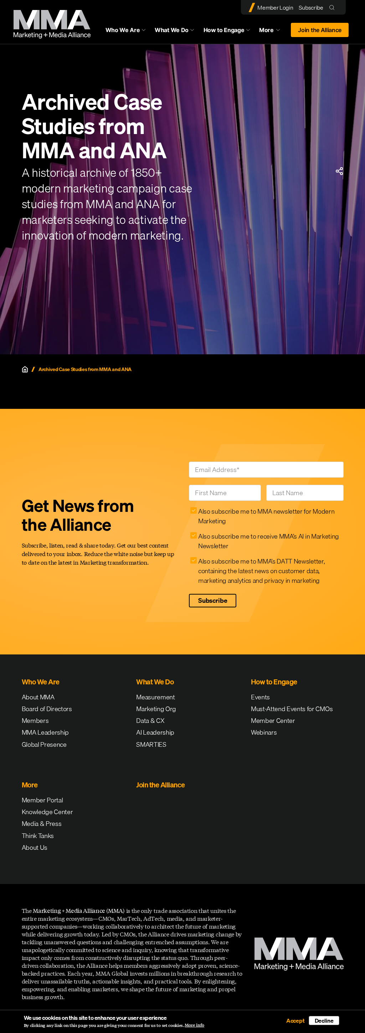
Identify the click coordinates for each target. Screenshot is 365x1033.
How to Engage (224, 30)
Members (35, 720)
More (273, 31)
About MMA (38, 697)
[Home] (25, 369)
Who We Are (123, 30)
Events (260, 697)
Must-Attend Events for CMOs (292, 709)
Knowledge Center (47, 812)
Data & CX (150, 720)
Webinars (264, 732)
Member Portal (42, 800)
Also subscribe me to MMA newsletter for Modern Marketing (266, 516)
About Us (34, 847)
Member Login (275, 7)
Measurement (155, 697)
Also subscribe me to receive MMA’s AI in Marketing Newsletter (268, 541)
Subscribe (311, 7)
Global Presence (44, 744)
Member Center (273, 720)
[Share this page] (339, 171)
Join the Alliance (319, 30)
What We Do (172, 30)
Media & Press (42, 823)
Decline (324, 1020)
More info (194, 1025)
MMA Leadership (45, 732)
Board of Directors (47, 709)
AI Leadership (155, 732)
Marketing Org (156, 709)
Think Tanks (38, 836)
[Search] (333, 7)
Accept (295, 1020)
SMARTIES (151, 744)
